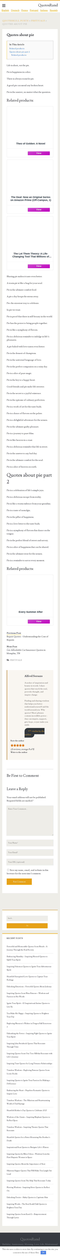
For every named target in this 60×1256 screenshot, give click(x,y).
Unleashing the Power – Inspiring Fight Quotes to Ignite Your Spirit (29, 1035)
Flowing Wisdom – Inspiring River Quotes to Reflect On (28, 1189)
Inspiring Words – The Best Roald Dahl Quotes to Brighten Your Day (27, 1206)
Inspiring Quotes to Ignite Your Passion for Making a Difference (28, 1082)
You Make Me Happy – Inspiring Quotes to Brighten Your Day (28, 1015)
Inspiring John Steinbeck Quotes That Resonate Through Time (26, 1045)
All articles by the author (35, 733)
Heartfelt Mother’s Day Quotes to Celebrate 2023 (27, 1110)
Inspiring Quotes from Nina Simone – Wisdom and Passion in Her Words (28, 995)
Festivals (38, 20)
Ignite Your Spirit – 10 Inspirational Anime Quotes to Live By (28, 1005)
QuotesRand (48, 5)
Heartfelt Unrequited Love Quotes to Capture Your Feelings (27, 978)
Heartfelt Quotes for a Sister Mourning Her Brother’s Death (28, 1139)
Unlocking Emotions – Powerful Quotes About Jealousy (29, 987)
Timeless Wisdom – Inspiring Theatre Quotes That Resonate (27, 1129)
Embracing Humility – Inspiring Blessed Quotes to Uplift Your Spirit (27, 958)
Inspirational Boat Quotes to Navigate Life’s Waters (28, 1147)
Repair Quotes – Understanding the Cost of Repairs (27, 638)
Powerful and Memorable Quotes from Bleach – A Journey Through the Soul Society (27, 948)
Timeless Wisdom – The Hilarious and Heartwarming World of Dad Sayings (28, 1102)
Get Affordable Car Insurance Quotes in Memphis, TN (26, 652)
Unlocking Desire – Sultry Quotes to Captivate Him (27, 1197)
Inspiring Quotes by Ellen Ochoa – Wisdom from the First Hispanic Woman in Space (28, 1155)
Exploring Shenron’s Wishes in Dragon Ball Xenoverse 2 (29, 1025)
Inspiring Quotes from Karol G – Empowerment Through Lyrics (26, 1216)
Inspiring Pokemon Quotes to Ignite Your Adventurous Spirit (29, 968)
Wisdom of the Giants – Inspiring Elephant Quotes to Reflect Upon (28, 1119)
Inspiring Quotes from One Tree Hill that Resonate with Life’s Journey (29, 1055)
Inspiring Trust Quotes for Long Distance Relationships (29, 1063)
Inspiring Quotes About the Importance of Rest (26, 1164)
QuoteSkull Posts (15, 20)
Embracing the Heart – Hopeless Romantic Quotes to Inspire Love (28, 1092)
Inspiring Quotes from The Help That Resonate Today (29, 1181)
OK (43, 1253)
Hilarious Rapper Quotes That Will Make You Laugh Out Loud (29, 1172)
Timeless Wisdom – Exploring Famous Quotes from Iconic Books (28, 1072)
